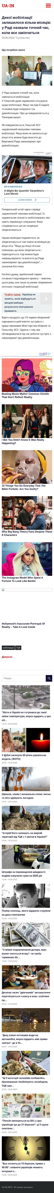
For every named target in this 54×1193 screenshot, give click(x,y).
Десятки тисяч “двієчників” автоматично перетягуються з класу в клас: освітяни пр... (26, 996)
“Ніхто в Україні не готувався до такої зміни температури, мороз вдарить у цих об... (26, 716)
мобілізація (8, 647)
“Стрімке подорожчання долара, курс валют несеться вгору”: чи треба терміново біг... (24, 953)
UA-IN (8, 5)
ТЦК (18, 647)
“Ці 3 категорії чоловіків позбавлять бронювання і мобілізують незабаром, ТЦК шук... (25, 1082)
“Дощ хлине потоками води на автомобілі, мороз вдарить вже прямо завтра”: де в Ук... (25, 1039)
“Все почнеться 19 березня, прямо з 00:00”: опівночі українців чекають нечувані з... (23, 1167)
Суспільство (23, 37)
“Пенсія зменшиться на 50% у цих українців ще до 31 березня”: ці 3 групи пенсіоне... (25, 1124)
